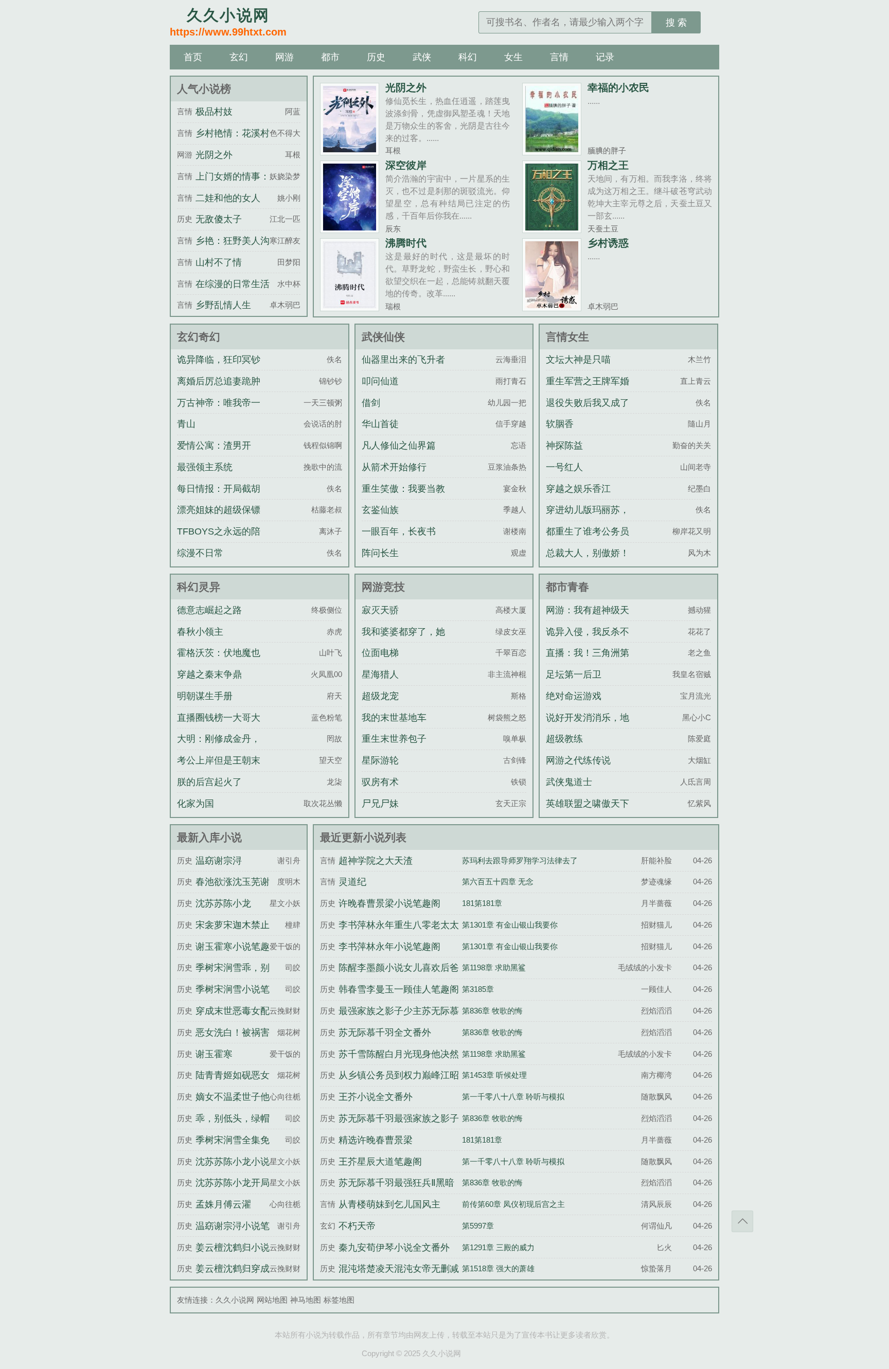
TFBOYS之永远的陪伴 (218, 540)
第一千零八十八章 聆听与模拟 (513, 1096)
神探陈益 (564, 445)
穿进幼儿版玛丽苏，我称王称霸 (587, 519)
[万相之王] (551, 229)
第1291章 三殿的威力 (498, 1247)
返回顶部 (742, 1221)
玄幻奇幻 (198, 337)
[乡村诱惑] (551, 307)
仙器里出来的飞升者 (403, 359)
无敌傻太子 (218, 219)
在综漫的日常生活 (232, 284)
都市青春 (567, 587)
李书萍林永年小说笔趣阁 (389, 946)
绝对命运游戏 (573, 696)
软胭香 (560, 424)
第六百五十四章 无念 (498, 881)
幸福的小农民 (618, 87)
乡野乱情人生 (223, 305)
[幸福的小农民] (551, 151)
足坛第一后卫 (573, 674)
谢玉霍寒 (214, 1054)
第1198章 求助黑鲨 (494, 967)
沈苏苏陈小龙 (223, 903)
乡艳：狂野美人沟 (232, 241)
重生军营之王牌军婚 (587, 381)
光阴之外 (405, 87)
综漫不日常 (200, 553)
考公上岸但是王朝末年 (218, 769)
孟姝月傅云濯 (223, 1204)
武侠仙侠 (383, 337)
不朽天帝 (357, 1226)
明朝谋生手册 (205, 696)
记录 (605, 57)
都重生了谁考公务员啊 (587, 540)
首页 (193, 57)
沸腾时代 (405, 242)
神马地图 (305, 1299)
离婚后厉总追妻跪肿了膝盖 (218, 390)
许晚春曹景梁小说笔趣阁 (389, 903)
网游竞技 (383, 587)
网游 (284, 57)
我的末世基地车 (394, 718)
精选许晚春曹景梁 (376, 1140)
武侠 (422, 57)
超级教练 (564, 739)
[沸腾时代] (349, 307)
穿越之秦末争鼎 (209, 674)
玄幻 (238, 57)
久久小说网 (235, 1299)
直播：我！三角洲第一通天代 (587, 662)
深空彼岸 (405, 165)
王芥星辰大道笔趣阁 (380, 1162)
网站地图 (272, 1299)
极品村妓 (214, 111)
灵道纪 (352, 882)
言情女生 (567, 337)
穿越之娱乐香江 (578, 489)
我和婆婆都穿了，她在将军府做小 (403, 641)
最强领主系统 (205, 467)
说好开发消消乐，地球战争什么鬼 (587, 727)
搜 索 (676, 22)
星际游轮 (380, 760)
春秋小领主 (200, 632)
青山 (186, 424)
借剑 (371, 403)
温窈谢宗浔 (218, 861)
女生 (513, 57)
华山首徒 (380, 424)
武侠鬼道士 (569, 782)
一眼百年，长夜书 (399, 531)
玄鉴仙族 (380, 510)
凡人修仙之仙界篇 (399, 445)
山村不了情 (218, 262)
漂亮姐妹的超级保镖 (218, 510)
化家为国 (195, 803)
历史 (376, 57)
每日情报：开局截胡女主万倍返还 (218, 498)
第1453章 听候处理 (494, 1075)
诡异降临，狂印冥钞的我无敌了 (218, 368)
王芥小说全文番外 (376, 1097)
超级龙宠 (380, 696)
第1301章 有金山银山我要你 (510, 924)
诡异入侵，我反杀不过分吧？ (587, 641)
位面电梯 (380, 653)
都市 (330, 57)
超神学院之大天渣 (376, 861)
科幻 (467, 57)
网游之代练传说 (578, 760)
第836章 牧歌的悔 (492, 1010)
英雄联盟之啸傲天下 (587, 803)
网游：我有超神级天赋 (587, 619)
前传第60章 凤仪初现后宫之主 (513, 1204)
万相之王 (608, 165)
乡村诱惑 (608, 242)
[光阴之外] (349, 151)
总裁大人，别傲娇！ (587, 553)
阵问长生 (380, 553)
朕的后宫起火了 (209, 782)
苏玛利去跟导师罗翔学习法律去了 (520, 860)
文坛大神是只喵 (578, 359)
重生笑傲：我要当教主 (403, 498)
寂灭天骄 (380, 610)
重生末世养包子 (394, 739)
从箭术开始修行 (394, 467)
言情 (559, 57)
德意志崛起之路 (209, 610)
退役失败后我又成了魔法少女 (587, 412)
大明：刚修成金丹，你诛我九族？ (218, 748)
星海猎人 (380, 674)
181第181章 (482, 903)
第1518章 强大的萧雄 (498, 1268)
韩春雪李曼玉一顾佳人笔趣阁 (399, 989)
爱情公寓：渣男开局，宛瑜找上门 (214, 454)
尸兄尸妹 (380, 803)
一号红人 (564, 467)
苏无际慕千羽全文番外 (385, 1032)
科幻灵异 (198, 587)
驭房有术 (380, 782)
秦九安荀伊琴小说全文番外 (394, 1247)
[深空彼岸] (349, 229)
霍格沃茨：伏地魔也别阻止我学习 (218, 662)
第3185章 (478, 989)
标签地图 (339, 1299)
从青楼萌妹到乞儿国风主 (389, 1204)
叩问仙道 (380, 381)
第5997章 (478, 1225)
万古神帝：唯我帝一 (218, 403)
